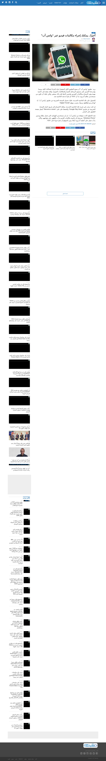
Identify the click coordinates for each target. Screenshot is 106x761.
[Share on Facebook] (85, 84)
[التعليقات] (45, 84)
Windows (89, 123)
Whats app (83, 123)
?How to (57, 3)
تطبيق (74, 123)
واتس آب (70, 123)
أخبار (81, 3)
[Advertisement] (53, 17)
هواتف (65, 3)
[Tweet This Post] (75, 84)
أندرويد (77, 123)
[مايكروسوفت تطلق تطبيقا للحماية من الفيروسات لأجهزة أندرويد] (44, 136)
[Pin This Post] (65, 84)
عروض (45, 3)
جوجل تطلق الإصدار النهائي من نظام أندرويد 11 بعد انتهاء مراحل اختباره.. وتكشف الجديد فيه (65, 149)
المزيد (39, 3)
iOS (79, 123)
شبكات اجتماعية (73, 3)
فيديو (50, 3)
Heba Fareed (86, 38)
